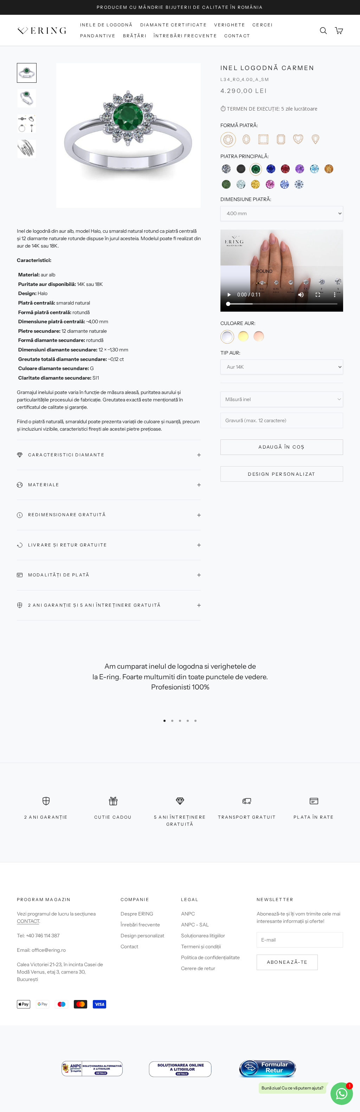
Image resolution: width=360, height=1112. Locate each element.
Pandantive (98, 35)
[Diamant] (226, 169)
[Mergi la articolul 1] (27, 73)
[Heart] (298, 139)
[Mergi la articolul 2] (27, 98)
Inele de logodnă (106, 24)
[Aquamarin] (241, 184)
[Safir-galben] (255, 184)
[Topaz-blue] (314, 169)
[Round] (228, 139)
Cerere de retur (198, 968)
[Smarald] (256, 169)
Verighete (229, 24)
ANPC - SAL (195, 925)
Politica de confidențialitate (210, 957)
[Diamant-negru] (241, 169)
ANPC (188, 914)
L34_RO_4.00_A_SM (244, 79)
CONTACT (28, 921)
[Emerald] (280, 139)
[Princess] (263, 139)
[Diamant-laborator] (299, 184)
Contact (237, 35)
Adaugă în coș (281, 447)
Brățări (135, 35)
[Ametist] (300, 169)
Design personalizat (281, 474)
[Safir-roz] (270, 184)
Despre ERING (137, 914)
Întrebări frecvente (185, 35)
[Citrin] (329, 169)
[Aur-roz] (258, 336)
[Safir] (270, 169)
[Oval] (246, 139)
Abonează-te (287, 962)
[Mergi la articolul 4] (27, 149)
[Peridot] (226, 184)
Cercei (262, 24)
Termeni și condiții (201, 946)
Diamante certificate (173, 24)
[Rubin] (285, 169)
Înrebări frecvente (140, 925)
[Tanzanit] (284, 184)
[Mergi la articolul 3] (27, 123)
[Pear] (315, 139)
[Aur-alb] (227, 336)
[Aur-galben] (243, 336)
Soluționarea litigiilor (203, 935)
